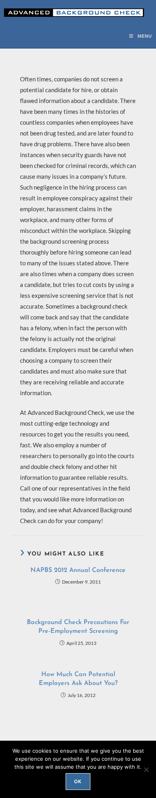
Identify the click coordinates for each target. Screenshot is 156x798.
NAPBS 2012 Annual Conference (78, 570)
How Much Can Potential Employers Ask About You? (78, 679)
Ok (78, 781)
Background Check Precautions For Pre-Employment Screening (78, 626)
